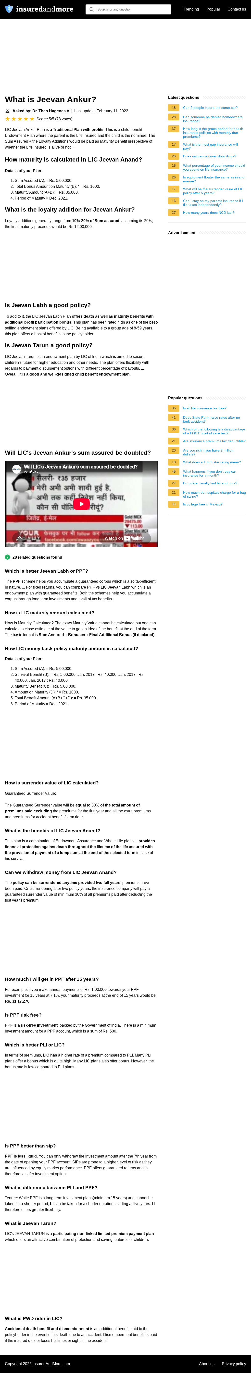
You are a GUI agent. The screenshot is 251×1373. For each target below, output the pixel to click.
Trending (191, 9)
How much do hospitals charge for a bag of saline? (214, 494)
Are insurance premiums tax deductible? (214, 441)
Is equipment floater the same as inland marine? (213, 179)
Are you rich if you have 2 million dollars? (208, 452)
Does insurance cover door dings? (209, 156)
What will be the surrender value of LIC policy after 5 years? (213, 191)
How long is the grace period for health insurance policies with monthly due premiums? (213, 133)
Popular (213, 9)
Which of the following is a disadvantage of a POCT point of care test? (214, 431)
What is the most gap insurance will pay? (210, 146)
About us (206, 1364)
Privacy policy (234, 1364)
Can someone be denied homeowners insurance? (212, 119)
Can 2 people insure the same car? (210, 108)
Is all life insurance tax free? (204, 408)
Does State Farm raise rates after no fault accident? (211, 419)
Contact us (236, 9)
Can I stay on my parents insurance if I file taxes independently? (213, 203)
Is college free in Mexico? (203, 504)
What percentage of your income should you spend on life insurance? (214, 167)
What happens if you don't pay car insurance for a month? (209, 473)
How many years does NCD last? (208, 212)
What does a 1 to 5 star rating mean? (212, 462)
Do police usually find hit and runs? (210, 483)
